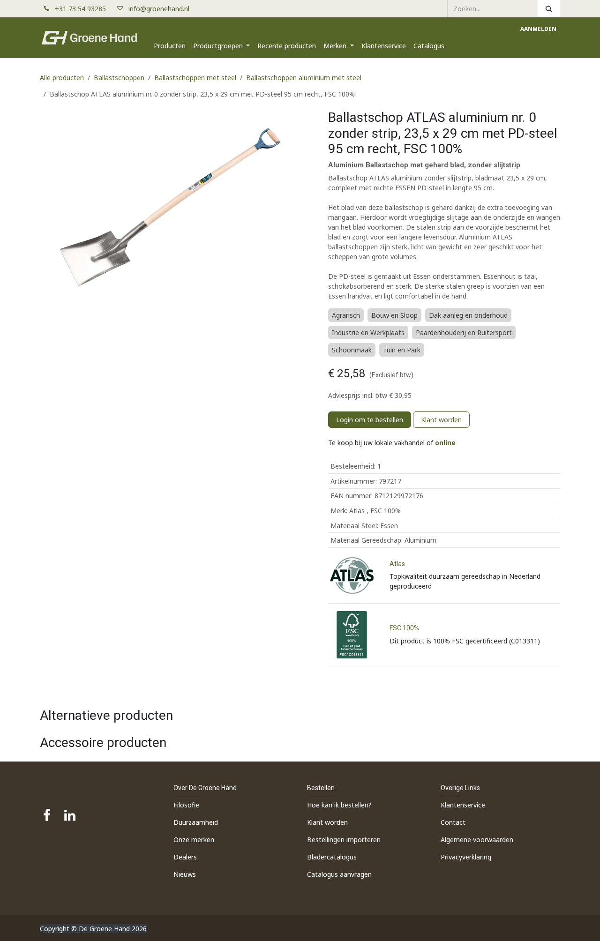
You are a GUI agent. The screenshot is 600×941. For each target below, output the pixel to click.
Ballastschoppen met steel (195, 77)
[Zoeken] (549, 8)
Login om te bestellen (369, 419)
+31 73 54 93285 (84, 8)
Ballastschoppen (119, 77)
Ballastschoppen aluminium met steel (303, 77)
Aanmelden (538, 29)
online (445, 442)
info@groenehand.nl (158, 8)
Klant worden (441, 419)
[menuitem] (169, 45)
